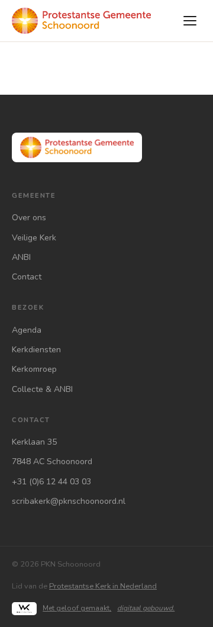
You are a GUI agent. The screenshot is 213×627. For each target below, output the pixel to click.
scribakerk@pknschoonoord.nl (68, 501)
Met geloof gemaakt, (109, 608)
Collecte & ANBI (42, 389)
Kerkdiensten (36, 349)
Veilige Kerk (34, 237)
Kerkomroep (34, 369)
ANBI (21, 257)
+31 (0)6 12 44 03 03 (51, 481)
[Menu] (190, 20)
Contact (26, 276)
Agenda (26, 330)
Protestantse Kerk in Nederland (103, 586)
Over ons (29, 217)
